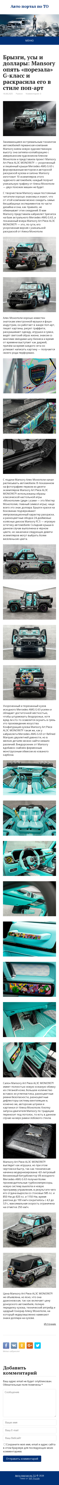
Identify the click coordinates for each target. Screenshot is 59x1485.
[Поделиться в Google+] (30, 1345)
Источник (50, 1324)
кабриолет (15, 1351)
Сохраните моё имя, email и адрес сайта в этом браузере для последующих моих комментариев (29, 1448)
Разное (19, 93)
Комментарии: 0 (33, 93)
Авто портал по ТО (29, 6)
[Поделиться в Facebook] (6, 1345)
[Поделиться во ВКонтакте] (14, 1345)
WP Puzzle (34, 1478)
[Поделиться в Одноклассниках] (22, 1345)
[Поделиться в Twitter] (37, 1345)
